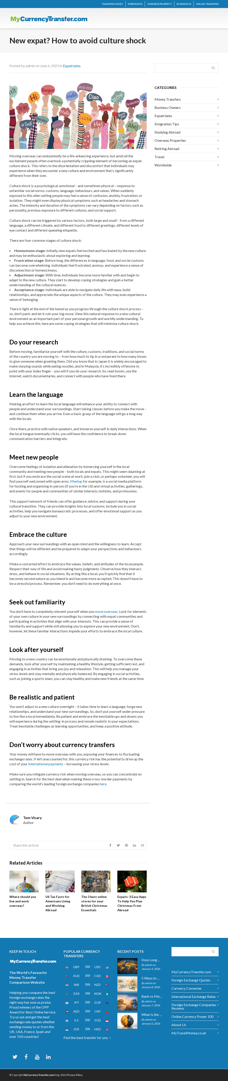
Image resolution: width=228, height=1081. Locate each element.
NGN (97, 993)
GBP (76, 967)
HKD (97, 1029)
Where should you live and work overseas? (22, 901)
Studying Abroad (167, 132)
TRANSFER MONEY (112, 3)
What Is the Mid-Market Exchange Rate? (152, 1014)
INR (76, 985)
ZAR (76, 993)
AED (76, 1011)
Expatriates (72, 66)
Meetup (76, 481)
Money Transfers (168, 99)
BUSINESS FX (184, 3)
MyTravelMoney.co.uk (188, 1033)
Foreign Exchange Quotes (190, 980)
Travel (159, 157)
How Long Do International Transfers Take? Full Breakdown (152, 960)
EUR (98, 1002)
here (103, 784)
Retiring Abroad (167, 148)
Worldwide (163, 165)
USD (97, 967)
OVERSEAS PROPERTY (159, 3)
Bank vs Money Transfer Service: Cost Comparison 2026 (152, 996)
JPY (76, 1002)
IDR (76, 1029)
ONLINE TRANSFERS (207, 3)
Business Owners (168, 107)
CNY (97, 1011)
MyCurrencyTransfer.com (191, 972)
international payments (45, 764)
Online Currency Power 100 (192, 1016)
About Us (178, 1025)
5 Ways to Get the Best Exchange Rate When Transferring (152, 978)
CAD (97, 976)
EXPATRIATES (135, 3)
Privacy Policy (74, 1074)
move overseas (106, 611)
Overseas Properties (170, 140)
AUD (76, 976)
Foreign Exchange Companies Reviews (193, 1006)
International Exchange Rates (193, 996)
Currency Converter (186, 988)
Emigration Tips (167, 124)
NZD (97, 985)
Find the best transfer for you (85, 1037)
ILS (76, 1020)
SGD (97, 1020)
